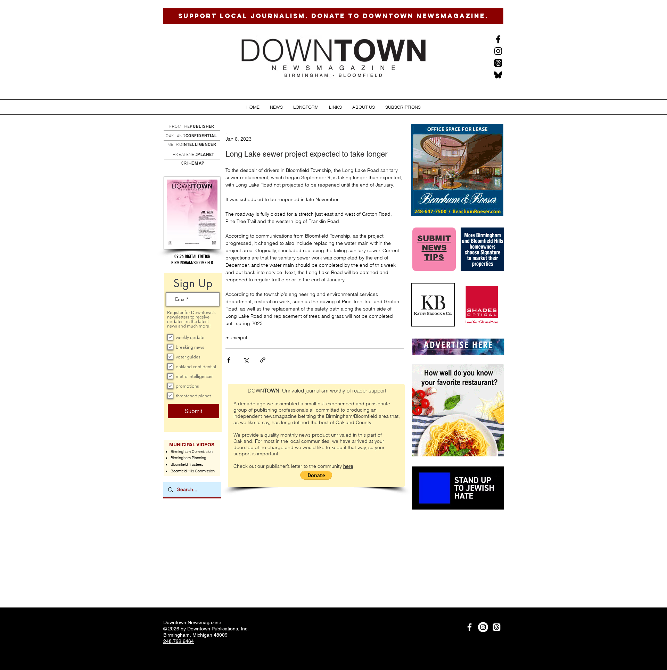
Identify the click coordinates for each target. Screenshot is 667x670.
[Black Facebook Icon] (498, 39)
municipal (236, 337)
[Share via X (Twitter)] (245, 360)
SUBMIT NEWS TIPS (434, 248)
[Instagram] (498, 51)
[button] (276, 107)
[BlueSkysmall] (498, 74)
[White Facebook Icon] (469, 627)
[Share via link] (263, 360)
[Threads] (498, 63)
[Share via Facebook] (228, 360)
